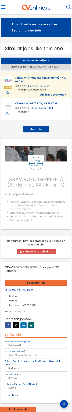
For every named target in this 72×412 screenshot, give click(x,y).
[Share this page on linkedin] (23, 325)
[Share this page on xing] (31, 325)
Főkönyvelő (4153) (15, 351)
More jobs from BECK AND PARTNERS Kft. (34, 66)
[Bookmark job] (8, 92)
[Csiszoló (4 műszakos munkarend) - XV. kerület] (8, 80)
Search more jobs (15, 311)
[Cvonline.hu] (36, 6)
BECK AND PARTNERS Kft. (40, 108)
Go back (13, 395)
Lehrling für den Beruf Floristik (21, 384)
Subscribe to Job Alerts (38, 251)
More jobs (36, 129)
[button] (65, 27)
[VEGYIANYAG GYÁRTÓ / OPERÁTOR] (8, 106)
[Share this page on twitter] (16, 325)
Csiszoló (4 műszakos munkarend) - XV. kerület (40, 79)
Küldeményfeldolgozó (17, 341)
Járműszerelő (13, 374)
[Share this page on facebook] (8, 325)
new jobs (35, 30)
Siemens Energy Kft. (39, 85)
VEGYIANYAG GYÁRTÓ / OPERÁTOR (36, 103)
